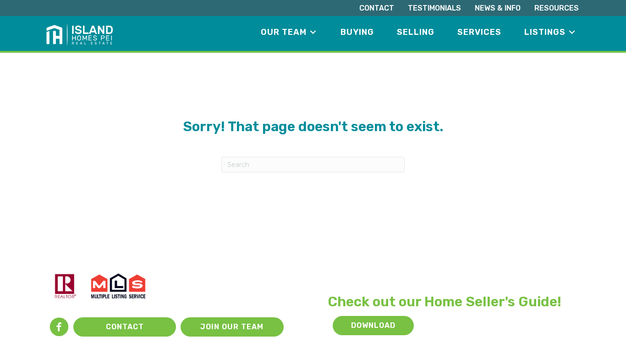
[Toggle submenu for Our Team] (313, 32)
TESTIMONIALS (434, 8)
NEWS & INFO (498, 8)
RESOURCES (556, 8)
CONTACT (376, 8)
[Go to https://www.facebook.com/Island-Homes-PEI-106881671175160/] (59, 328)
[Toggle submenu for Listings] (571, 32)
